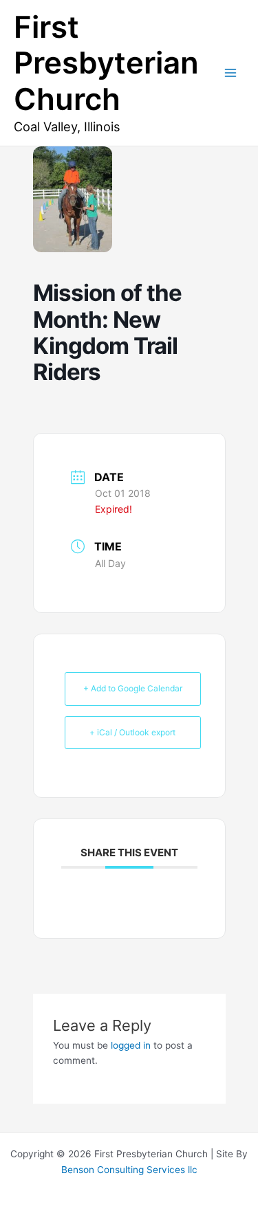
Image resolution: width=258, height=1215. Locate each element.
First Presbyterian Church (106, 63)
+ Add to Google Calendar (132, 688)
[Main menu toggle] (231, 73)
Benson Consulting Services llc (129, 1169)
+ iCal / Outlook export (132, 732)
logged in (131, 1045)
